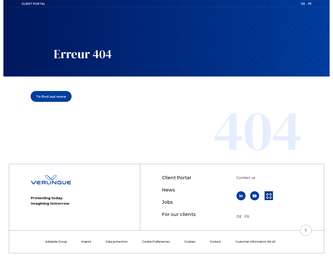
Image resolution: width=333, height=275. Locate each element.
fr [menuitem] (246, 216)
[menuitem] (176, 178)
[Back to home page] (51, 179)
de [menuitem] (239, 216)
